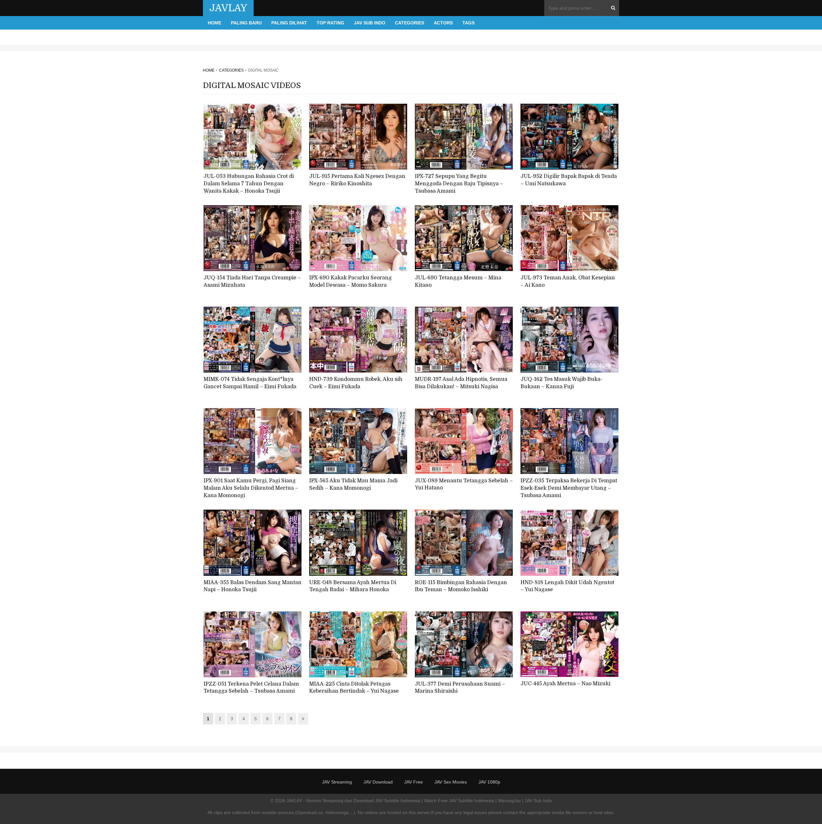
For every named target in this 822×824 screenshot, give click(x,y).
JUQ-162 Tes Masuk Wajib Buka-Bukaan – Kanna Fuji (561, 383)
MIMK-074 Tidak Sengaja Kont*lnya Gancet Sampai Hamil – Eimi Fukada (250, 383)
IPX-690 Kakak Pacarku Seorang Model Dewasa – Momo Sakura (350, 281)
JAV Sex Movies (450, 782)
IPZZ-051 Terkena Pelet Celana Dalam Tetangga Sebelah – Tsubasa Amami (251, 687)
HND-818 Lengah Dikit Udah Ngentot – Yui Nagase (567, 586)
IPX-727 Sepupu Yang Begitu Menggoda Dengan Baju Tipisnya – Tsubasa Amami (459, 183)
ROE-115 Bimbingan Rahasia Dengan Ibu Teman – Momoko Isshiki (461, 586)
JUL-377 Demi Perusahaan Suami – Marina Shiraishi (460, 687)
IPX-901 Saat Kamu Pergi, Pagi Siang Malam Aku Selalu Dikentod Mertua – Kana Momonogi (251, 488)
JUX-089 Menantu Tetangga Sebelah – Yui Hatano (464, 484)
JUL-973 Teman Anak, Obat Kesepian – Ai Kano (567, 281)
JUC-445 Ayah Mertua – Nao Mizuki (565, 684)
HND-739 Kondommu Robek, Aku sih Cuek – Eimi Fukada (355, 383)
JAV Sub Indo (369, 22)
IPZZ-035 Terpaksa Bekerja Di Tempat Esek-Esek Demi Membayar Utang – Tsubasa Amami (568, 488)
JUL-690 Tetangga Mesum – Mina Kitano (458, 281)
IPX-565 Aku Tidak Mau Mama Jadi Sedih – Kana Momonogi (353, 484)
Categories (409, 22)
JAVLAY (228, 8)
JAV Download (378, 782)
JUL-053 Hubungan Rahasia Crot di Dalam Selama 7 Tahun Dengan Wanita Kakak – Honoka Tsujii (249, 183)
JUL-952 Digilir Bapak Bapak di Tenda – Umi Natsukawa (568, 180)
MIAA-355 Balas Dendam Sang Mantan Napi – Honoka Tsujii (253, 586)
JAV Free (413, 782)
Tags (468, 22)
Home (214, 22)
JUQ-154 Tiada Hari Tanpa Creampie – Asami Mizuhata (252, 281)
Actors (443, 22)
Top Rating (330, 22)
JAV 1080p (489, 782)
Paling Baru (246, 22)
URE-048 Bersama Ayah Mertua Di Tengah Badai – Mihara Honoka (352, 586)
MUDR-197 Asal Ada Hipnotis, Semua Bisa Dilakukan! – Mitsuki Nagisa (461, 383)
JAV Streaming (337, 782)
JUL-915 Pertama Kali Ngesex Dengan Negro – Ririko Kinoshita (357, 180)
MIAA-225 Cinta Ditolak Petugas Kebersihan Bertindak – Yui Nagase (354, 687)
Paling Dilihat (289, 22)
